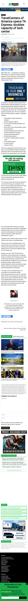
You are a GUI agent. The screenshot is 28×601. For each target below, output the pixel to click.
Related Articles (6, 336)
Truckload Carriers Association (7, 558)
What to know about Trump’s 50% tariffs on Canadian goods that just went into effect (12, 352)
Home (2, 36)
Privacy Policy (4, 560)
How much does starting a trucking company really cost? (15, 329)
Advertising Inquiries (5, 566)
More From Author (18, 336)
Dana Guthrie (4, 34)
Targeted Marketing (5, 570)
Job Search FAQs (4, 576)
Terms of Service (4, 561)
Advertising (3, 564)
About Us (3, 555)
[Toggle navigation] (3, 4)
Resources (3, 574)
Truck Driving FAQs (5, 577)
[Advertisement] (14, 211)
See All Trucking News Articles (13, 470)
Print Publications (4, 568)
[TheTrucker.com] (12, 4)
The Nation (7, 36)
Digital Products (4, 567)
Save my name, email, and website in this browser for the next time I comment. (11, 423)
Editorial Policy (4, 562)
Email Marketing (4, 571)
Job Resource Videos (5, 581)
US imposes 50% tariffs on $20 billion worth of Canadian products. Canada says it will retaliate (13, 379)
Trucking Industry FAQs (6, 578)
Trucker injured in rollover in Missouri (9, 365)
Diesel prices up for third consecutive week (11, 321)
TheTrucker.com (6, 592)
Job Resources (4, 580)
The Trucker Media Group (6, 557)
